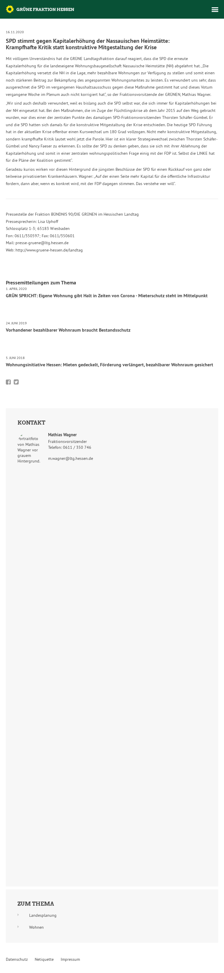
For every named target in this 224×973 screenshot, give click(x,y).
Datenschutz (17, 959)
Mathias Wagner (62, 434)
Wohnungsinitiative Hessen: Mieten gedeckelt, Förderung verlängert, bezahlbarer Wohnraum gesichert (109, 365)
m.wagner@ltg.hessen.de (70, 458)
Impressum (70, 959)
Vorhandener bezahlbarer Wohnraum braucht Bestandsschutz (68, 330)
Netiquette (44, 959)
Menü (215, 9)
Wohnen (36, 927)
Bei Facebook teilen (8, 382)
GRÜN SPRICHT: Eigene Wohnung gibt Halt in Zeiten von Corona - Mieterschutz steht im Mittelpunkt (107, 296)
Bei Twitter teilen (16, 382)
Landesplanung (43, 915)
